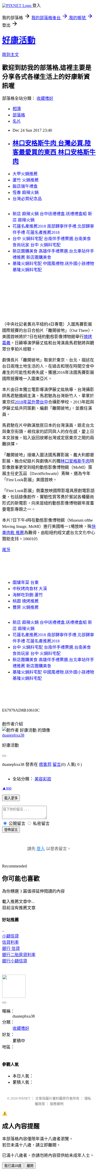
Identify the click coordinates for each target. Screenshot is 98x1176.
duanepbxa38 (13, 735)
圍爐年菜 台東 (26, 582)
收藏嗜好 (45, 98)
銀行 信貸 (11, 948)
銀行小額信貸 (14, 961)
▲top (6, 788)
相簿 (17, 109)
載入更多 (11, 798)
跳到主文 (10, 54)
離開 (30, 1166)
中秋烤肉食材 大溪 (30, 588)
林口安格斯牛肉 (75, 461)
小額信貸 (10, 936)
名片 (17, 121)
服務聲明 (57, 1104)
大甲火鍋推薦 (25, 174)
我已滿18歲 (12, 1166)
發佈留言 (11, 830)
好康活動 (19, 40)
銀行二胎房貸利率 (19, 955)
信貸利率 (10, 942)
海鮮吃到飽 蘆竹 (28, 595)
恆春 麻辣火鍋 (26, 192)
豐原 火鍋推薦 (26, 607)
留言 (57, 764)
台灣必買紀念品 (27, 199)
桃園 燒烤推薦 (26, 601)
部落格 (19, 115)
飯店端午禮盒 (25, 186)
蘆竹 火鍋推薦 (26, 180)
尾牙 (6, 550)
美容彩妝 (42, 779)
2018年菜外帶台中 (31, 402)
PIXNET (24, 1098)
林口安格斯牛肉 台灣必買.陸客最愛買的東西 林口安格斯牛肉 (54, 152)
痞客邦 (45, 764)
